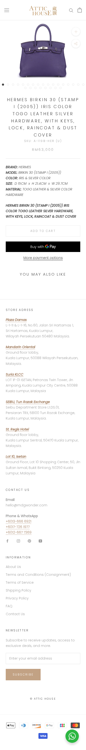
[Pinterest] (29, 540)
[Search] (71, 10)
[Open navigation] (6, 10)
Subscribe (23, 674)
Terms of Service (20, 582)
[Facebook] (7, 540)
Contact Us (15, 614)
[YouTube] (40, 540)
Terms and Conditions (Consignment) (38, 574)
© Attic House (43, 699)
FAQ (9, 606)
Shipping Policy (18, 590)
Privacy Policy (17, 598)
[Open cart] (80, 10)
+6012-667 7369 (19, 532)
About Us (13, 566)
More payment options (43, 257)
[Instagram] (18, 540)
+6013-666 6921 (18, 521)
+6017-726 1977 (18, 526)
